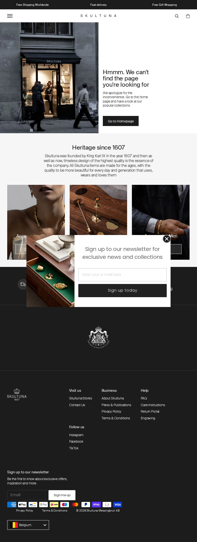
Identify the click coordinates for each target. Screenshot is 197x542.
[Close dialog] (167, 239)
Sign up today (122, 290)
